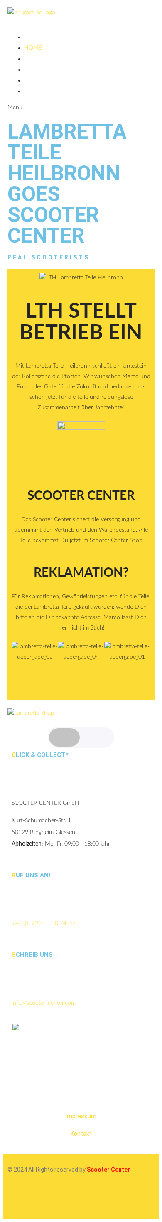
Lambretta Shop (49, 69)
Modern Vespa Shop (55, 91)
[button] (20, 662)
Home (33, 48)
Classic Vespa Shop (52, 80)
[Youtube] (62, 1200)
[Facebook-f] (40, 1200)
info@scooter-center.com (44, 1003)
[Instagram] (17, 1200)
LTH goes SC (41, 59)
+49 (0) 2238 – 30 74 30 (43, 923)
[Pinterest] (85, 1200)
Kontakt (81, 1133)
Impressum (81, 1116)
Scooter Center (81, 496)
